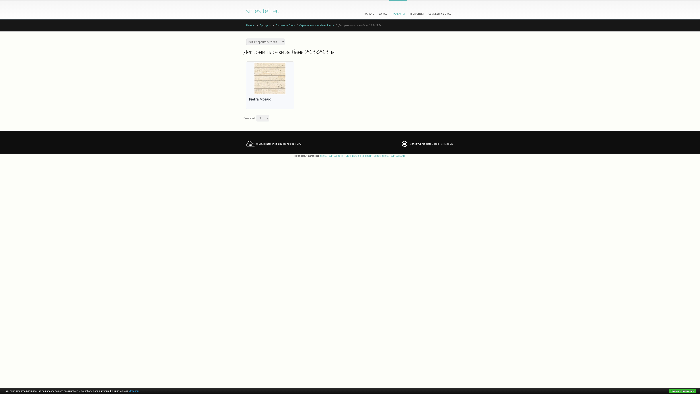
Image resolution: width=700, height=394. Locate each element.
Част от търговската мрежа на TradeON (431, 143)
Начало (250, 25)
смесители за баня (331, 155)
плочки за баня (354, 155)
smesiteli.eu (262, 10)
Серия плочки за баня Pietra (316, 25)
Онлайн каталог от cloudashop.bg (275, 143)
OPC (299, 143)
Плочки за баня (285, 25)
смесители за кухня (394, 155)
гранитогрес (373, 155)
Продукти (265, 25)
